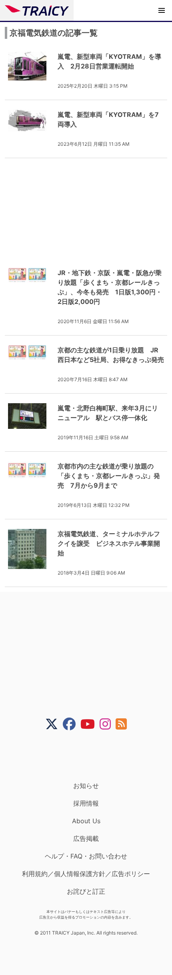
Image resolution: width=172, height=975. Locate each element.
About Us (86, 821)
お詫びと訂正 (86, 891)
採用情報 (86, 803)
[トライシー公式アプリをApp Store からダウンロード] (91, 756)
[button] (161, 10)
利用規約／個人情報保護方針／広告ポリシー (86, 874)
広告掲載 (86, 838)
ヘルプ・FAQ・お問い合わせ (86, 856)
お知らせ (86, 786)
